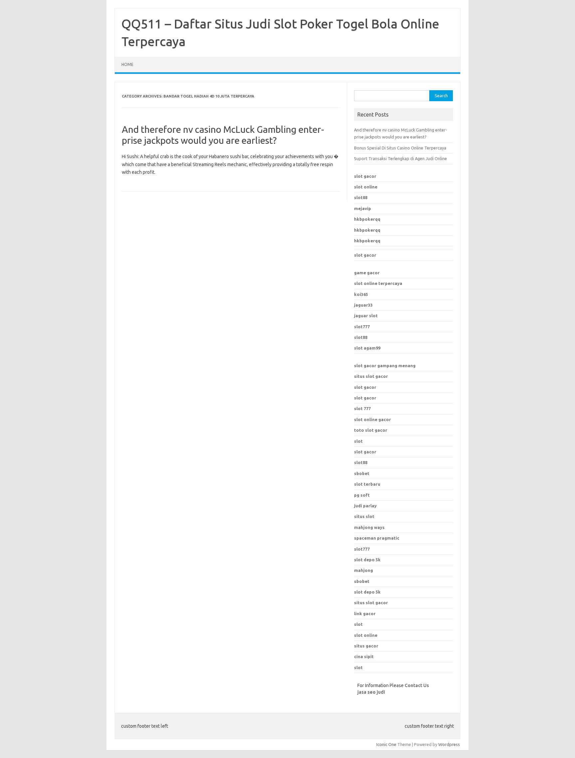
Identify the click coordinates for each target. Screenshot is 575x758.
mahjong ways (369, 527)
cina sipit (364, 656)
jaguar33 (363, 305)
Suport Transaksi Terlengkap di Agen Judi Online (400, 158)
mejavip (362, 208)
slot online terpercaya (378, 283)
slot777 (362, 326)
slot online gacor (372, 419)
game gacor (367, 272)
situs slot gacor (371, 376)
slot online (365, 186)
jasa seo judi (371, 692)
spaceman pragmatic (376, 538)
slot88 (360, 197)
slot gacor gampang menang (385, 365)
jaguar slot (366, 315)
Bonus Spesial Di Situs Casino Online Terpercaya (400, 147)
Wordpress (449, 744)
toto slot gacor (370, 430)
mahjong (363, 570)
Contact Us (417, 685)
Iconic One (386, 744)
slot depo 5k (367, 559)
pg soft (362, 495)
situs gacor (366, 645)
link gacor (365, 613)
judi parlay (365, 505)
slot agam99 (367, 348)
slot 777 (362, 408)
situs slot (364, 516)
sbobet (361, 581)
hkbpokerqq (367, 219)
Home (127, 64)
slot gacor (365, 176)
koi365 (361, 294)
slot (358, 441)
